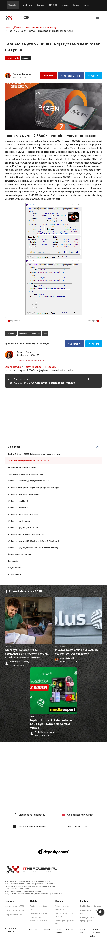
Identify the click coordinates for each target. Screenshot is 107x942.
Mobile (65, 5)
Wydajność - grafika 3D (18, 501)
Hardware (27, 5)
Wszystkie (12, 5)
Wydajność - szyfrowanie (19, 521)
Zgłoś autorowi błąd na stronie (30, 360)
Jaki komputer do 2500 (14, 906)
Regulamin (46, 929)
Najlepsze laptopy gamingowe (62, 907)
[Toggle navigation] (97, 17)
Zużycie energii (14, 568)
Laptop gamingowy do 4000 (64, 922)
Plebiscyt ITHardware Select (95, 932)
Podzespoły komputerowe (29, 333)
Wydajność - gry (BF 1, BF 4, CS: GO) (23, 527)
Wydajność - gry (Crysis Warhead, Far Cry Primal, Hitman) (33, 548)
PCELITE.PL (71, 929)
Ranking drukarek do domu (88, 911)
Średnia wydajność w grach (19, 554)
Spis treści (14, 446)
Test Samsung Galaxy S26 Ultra (39, 907)
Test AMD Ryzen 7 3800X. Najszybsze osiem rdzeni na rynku (34, 454)
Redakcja (33, 929)
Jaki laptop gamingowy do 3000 (65, 914)
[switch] (26, 17)
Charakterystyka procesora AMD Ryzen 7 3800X (28, 461)
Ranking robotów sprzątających (87, 919)
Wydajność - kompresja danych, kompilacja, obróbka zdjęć (33, 487)
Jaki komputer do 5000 (15, 910)
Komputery (11, 333)
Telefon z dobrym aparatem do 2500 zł (38, 919)
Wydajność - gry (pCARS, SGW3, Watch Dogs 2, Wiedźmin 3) (34, 541)
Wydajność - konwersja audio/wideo (24, 494)
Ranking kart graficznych (90, 906)
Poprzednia (15, 320)
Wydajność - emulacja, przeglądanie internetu (28, 481)
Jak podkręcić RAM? (13, 914)
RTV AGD (53, 5)
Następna (92, 320)
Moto (86, 5)
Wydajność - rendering (18, 507)
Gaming (40, 5)
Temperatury (14, 561)
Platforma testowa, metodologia (22, 467)
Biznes (76, 5)
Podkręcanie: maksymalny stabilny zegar (26, 474)
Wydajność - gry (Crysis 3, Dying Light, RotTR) (28, 534)
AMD (45, 333)
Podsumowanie (14, 574)
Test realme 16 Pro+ (38, 913)
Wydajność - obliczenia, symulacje (23, 514)
